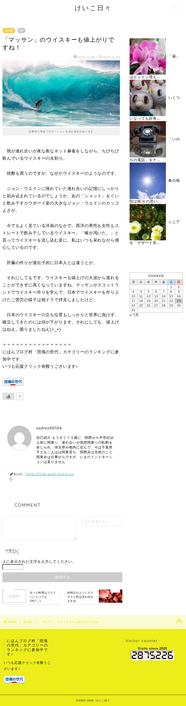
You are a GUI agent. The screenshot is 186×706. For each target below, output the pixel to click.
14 (164, 296)
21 (164, 301)
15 (171, 296)
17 (133, 301)
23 (179, 301)
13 (156, 296)
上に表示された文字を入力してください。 (39, 561)
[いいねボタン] (8, 396)
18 (141, 301)
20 (156, 301)
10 (133, 296)
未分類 (9, 30)
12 (149, 296)
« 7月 (134, 315)
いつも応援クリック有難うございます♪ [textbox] (27, 666)
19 (149, 301)
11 (141, 296)
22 (171, 301)
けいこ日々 (93, 8)
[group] (28, 671)
